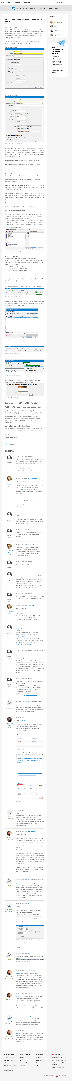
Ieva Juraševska (31, 831)
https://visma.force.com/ (22, 489)
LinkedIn (38, 1060)
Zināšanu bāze (32, 8)
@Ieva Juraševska (20, 884)
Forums (25, 8)
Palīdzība (69, 2)
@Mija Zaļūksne (20, 629)
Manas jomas (65, 2)
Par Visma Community (9, 1057)
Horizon (19, 8)
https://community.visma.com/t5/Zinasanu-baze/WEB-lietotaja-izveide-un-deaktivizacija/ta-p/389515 (29, 760)
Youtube (38, 1065)
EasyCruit (22, 1065)
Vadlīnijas (6, 1063)
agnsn (29, 701)
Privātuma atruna (8, 1070)
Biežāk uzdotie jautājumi (10, 1065)
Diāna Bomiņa (31, 717)
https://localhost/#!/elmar (23, 636)
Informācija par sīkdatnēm (10, 1068)
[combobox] (42, 2)
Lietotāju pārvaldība (11, 437)
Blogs (37, 1063)
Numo (21, 1060)
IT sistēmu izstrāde (25, 1068)
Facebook (38, 1057)
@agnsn (23, 720)
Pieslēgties (59, 2)
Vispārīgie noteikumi (9, 1060)
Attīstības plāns (48, 8)
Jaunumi (40, 8)
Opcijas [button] (43, 19)
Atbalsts (57, 8)
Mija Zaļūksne (31, 477)
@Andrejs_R (19, 996)
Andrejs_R (30, 903)
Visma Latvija (62, 1075)
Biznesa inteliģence (25, 1063)
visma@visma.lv (61, 1067)
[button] (24, 68)
